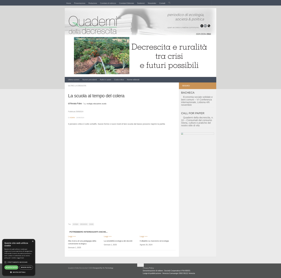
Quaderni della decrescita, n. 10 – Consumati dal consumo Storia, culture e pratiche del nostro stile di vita (197, 121)
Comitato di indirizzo (108, 3)
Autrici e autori (105, 80)
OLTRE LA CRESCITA (77, 86)
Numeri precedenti (89, 80)
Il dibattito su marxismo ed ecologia (154, 241)
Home (68, 3)
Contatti (162, 3)
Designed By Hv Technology (103, 268)
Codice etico (119, 80)
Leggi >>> (72, 236)
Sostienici (141, 3)
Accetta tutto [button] (11, 267)
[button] (169, 3)
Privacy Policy (148, 268)
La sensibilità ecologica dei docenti (118, 241)
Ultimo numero (73, 80)
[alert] (18, 257)
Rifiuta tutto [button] (26, 267)
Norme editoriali (133, 80)
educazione (97, 104)
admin (72, 117)
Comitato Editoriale (126, 3)
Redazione (92, 3)
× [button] (32, 241)
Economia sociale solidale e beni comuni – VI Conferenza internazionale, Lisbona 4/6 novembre (197, 101)
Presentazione (79, 3)
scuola (104, 104)
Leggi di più (20, 258)
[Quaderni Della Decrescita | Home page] (92, 25)
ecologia (89, 104)
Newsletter (152, 3)
